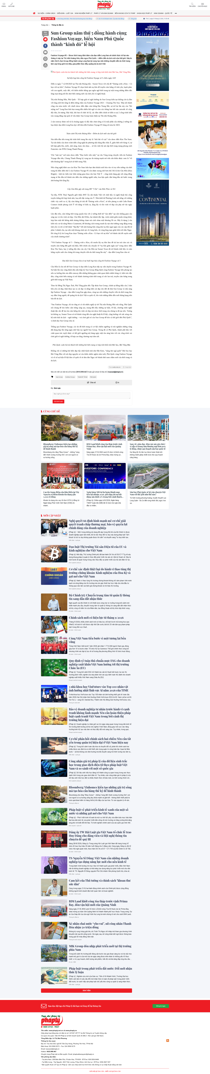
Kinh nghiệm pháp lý (75, 562)
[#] (152, 202)
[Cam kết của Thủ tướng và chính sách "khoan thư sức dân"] (54, 887)
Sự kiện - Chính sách (75, 611)
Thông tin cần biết (74, 702)
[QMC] (152, 127)
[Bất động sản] (152, 247)
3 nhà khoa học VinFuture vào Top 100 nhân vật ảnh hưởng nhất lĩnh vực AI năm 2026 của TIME (98, 688)
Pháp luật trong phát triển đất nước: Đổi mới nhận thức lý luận (100, 970)
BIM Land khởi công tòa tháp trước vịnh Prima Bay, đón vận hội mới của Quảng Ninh (104, 446)
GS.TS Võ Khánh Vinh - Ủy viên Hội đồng (83, 19)
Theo (120, 367)
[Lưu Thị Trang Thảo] (152, 168)
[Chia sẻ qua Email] (45, 52)
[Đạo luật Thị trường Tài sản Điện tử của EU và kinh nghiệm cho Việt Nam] (54, 553)
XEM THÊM (86, 990)
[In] (45, 59)
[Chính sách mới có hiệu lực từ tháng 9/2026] (54, 624)
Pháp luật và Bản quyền (59, 1054)
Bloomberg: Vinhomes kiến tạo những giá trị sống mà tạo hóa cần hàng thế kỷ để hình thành (60, 446)
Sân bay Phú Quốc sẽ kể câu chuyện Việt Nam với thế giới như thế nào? (147, 493)
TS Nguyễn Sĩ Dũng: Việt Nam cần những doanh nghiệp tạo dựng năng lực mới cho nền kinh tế (99, 860)
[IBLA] (152, 39)
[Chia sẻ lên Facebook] (45, 46)
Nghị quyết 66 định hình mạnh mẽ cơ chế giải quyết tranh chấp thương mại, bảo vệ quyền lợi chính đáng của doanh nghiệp (98, 524)
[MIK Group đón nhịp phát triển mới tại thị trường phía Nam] (54, 953)
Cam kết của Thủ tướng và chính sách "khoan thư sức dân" (99, 882)
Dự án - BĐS (72, 962)
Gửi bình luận (58, 401)
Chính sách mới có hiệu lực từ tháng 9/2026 (96, 617)
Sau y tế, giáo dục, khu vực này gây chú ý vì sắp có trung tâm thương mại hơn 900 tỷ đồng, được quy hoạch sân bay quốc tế (148, 446)
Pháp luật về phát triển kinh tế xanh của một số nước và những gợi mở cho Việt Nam (98, 811)
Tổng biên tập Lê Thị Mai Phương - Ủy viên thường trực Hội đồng (123, 19)
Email (4, 6)
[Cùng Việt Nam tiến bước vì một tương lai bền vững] (54, 645)
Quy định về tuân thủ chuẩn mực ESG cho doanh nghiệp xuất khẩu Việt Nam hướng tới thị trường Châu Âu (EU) (99, 664)
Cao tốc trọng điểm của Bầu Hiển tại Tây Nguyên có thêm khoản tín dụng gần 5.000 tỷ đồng (61, 494)
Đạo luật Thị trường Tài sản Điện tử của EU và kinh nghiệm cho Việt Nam (97, 548)
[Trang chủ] (34, 13)
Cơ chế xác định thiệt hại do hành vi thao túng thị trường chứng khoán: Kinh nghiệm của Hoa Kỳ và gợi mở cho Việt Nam (100, 572)
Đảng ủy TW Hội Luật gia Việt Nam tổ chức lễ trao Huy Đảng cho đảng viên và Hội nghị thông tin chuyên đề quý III (100, 835)
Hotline (11, 6)
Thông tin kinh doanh (75, 939)
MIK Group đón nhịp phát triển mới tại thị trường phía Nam (100, 947)
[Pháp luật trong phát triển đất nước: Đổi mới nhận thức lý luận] (54, 975)
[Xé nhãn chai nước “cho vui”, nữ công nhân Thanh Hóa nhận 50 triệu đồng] (54, 930)
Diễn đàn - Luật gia (74, 540)
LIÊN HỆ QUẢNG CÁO (96, 1071)
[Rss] (167, 1040)
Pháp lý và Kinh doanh (75, 680)
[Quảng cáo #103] (152, 82)
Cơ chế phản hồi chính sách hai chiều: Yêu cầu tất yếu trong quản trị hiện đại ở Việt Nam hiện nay (100, 740)
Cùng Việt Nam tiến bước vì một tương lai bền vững (97, 640)
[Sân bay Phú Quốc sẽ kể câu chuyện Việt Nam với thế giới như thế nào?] (148, 476)
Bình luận (45, 33)
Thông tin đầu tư (74, 803)
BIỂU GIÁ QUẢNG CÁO (113, 1071)
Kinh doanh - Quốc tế (75, 825)
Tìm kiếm (192, 6)
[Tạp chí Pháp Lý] (105, 5)
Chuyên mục (202, 6)
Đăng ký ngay (160, 1006)
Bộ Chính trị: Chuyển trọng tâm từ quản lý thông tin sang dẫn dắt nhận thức (99, 597)
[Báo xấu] (45, 65)
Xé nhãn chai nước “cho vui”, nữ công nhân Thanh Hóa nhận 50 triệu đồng (100, 925)
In (118, 382)
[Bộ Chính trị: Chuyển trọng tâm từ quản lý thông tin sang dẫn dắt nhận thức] (54, 602)
